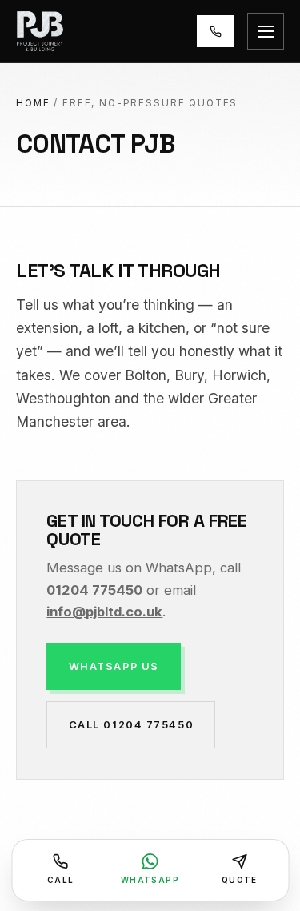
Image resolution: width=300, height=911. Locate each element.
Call (60, 880)
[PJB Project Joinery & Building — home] (40, 31)
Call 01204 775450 (131, 724)
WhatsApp (150, 880)
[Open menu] (265, 31)
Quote (240, 880)
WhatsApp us (114, 666)
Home (33, 103)
